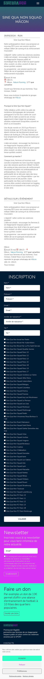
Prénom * (7, 294)
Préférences (22, 671)
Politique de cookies (15, 676)
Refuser (22, 665)
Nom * (6, 283)
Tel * (6, 328)
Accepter (22, 658)
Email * (7, 305)
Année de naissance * (12, 317)
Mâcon (18, 97)
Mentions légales (28, 676)
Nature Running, (19, 82)
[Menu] (38, 3)
